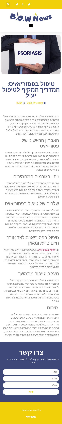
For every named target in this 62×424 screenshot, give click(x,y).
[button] (8, 4)
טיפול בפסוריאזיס (46, 249)
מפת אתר (31, 417)
